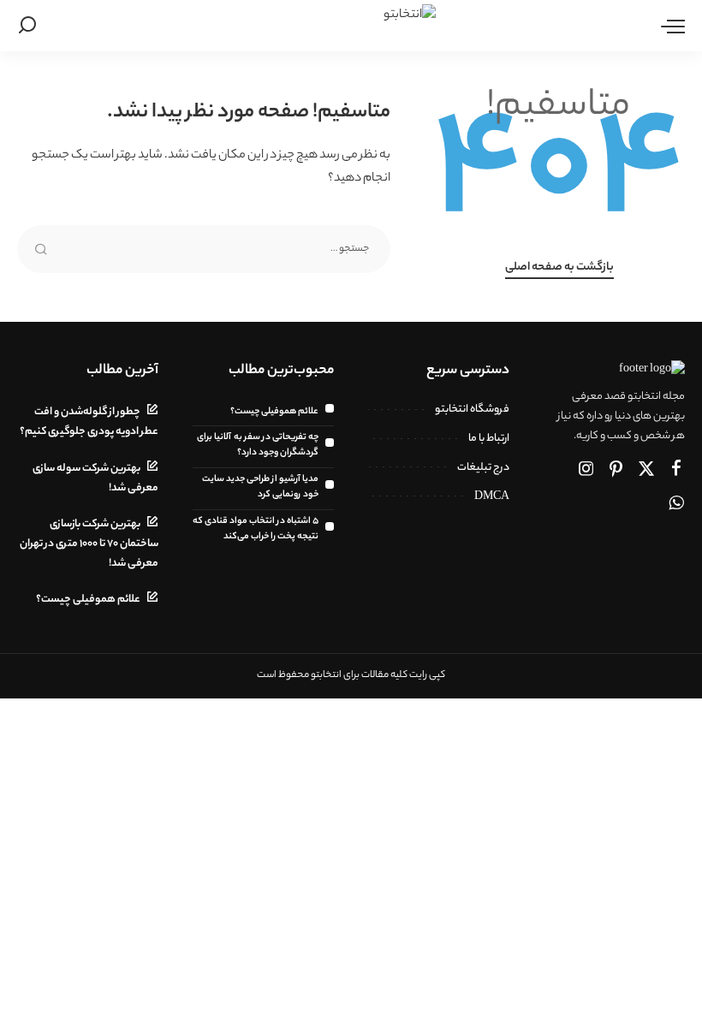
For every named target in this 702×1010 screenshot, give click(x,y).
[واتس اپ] (676, 505)
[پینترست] (616, 471)
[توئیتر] (646, 471)
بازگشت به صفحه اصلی (559, 267)
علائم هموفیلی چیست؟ (274, 411)
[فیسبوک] (676, 471)
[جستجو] (27, 25)
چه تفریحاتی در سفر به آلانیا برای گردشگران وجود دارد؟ (257, 445)
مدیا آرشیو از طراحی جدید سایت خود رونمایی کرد (260, 487)
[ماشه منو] (668, 25)
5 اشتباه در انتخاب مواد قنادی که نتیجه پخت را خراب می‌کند (255, 529)
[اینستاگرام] (586, 471)
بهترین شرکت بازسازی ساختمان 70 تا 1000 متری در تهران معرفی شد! (89, 544)
